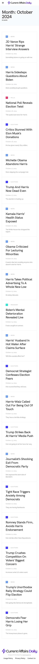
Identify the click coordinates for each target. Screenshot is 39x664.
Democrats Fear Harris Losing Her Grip (17, 621)
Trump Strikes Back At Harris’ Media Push (19, 434)
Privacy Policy (20, 658)
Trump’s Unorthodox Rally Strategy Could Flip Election (19, 591)
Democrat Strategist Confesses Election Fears (18, 374)
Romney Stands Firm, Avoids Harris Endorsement (19, 526)
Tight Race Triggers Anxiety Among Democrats (18, 495)
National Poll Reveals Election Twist (19, 104)
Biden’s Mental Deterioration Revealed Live (15, 313)
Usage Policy (8, 658)
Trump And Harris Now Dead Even (17, 189)
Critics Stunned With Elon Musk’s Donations (19, 133)
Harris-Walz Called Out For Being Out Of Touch (19, 405)
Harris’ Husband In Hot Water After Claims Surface (18, 344)
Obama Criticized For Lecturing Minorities (17, 250)
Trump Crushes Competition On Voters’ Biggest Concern (16, 558)
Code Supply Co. (26, 655)
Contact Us (31, 658)
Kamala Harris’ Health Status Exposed (15, 217)
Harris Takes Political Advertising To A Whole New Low (19, 283)
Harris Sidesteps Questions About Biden (16, 76)
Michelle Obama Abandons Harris (16, 162)
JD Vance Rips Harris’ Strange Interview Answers (17, 45)
